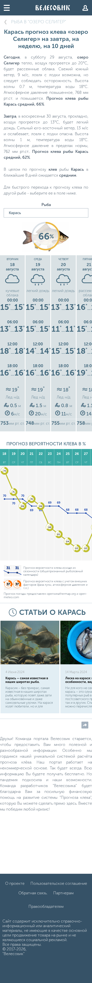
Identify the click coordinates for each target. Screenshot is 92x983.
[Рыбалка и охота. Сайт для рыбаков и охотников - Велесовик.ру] (53, 7)
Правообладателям (46, 906)
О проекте (15, 883)
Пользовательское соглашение (58, 883)
